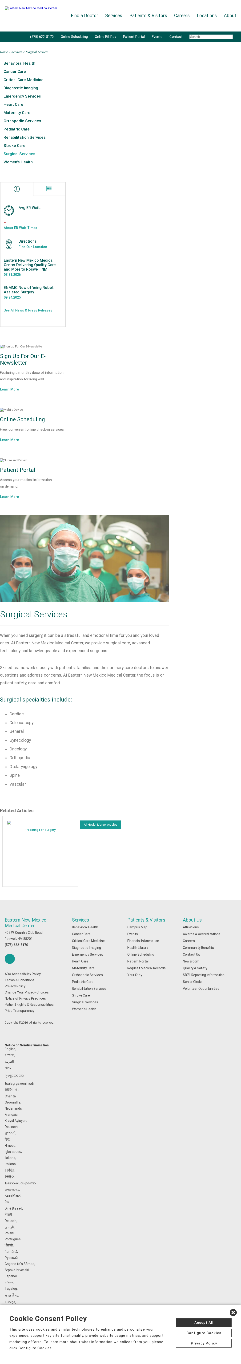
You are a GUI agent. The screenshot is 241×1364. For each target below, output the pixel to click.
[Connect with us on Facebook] (10, 959)
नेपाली (8, 1214)
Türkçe (10, 1302)
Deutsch (11, 1127)
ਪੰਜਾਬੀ (9, 1245)
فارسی (10, 1227)
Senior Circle (192, 982)
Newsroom (191, 961)
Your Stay (134, 975)
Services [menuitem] (113, 15)
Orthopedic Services (22, 120)
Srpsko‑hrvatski (17, 1270)
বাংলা (7, 1067)
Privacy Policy (15, 986)
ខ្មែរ (7, 1202)
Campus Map (137, 927)
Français (11, 1114)
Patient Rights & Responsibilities (29, 1004)
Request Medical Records (146, 968)
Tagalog (11, 1288)
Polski (9, 1233)
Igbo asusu (13, 1152)
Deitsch (10, 1221)
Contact (175, 37)
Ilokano (10, 1158)
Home (4, 51)
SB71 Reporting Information (204, 975)
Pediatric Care (17, 129)
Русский (11, 1258)
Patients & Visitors (146, 920)
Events (157, 37)
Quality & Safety (195, 968)
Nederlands (13, 1108)
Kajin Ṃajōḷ (12, 1195)
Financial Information (143, 941)
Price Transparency (19, 1011)
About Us (192, 920)
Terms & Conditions (20, 980)
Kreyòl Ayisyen (15, 1121)
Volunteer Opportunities (201, 988)
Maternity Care (17, 112)
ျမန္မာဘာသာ (14, 1075)
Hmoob (10, 1145)
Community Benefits (198, 948)
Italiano (10, 1164)
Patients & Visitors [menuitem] (148, 15)
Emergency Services (22, 96)
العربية (9, 1061)
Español (11, 1276)
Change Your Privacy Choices (27, 992)
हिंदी (7, 1139)
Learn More (9, 389)
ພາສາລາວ (12, 1189)
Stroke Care (14, 145)
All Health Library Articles (100, 824)
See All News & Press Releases (28, 310)
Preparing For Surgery (40, 830)
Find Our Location (33, 247)
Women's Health (18, 162)
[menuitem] (211, 37)
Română (11, 1252)
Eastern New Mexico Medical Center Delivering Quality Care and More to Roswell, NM (30, 265)
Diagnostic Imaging (21, 88)
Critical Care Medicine (24, 79)
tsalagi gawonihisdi (19, 1083)
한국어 (10, 1177)
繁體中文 (11, 1090)
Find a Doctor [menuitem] (84, 15)
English (10, 1049)
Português (13, 1239)
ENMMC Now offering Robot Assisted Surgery (29, 289)
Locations (207, 15)
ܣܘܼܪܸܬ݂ (9, 1282)
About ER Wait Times (20, 228)
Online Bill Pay (105, 37)
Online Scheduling (74, 37)
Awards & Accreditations (202, 934)
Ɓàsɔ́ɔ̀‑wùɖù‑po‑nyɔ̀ (20, 1183)
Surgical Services (19, 153)
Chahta (10, 1096)
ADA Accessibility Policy (23, 974)
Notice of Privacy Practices (25, 998)
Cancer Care (15, 71)
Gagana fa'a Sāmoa (19, 1264)
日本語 (10, 1170)
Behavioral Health (19, 63)
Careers (189, 941)
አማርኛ (9, 1055)
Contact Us (191, 954)
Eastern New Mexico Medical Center (25, 922)
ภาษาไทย (11, 1295)
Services (17, 51)
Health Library (137, 948)
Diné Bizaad (13, 1208)
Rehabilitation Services (25, 137)
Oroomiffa (12, 1102)
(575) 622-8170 (42, 37)
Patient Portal (134, 37)
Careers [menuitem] (182, 15)
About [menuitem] (230, 15)
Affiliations (191, 927)
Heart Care (13, 104)
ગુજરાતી (10, 1133)
